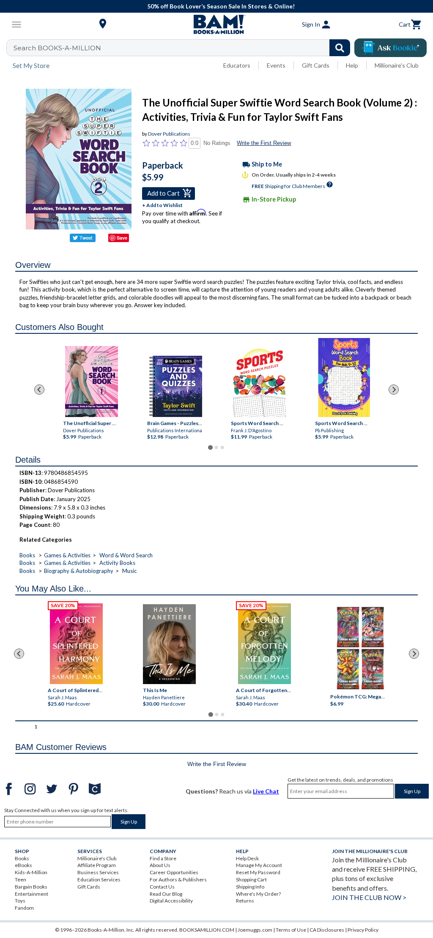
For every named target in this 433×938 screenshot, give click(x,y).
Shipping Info (250, 886)
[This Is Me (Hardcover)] (169, 644)
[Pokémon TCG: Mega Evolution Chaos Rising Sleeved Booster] (360, 648)
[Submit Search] (339, 47)
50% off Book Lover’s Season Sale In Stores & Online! (221, 6)
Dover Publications (169, 134)
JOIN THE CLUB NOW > (369, 897)
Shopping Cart (251, 879)
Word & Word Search (126, 555)
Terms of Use (291, 930)
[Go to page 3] (222, 447)
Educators (236, 65)
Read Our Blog (166, 894)
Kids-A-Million (31, 872)
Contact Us (162, 886)
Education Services (99, 879)
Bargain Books (31, 886)
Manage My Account (259, 865)
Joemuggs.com (255, 930)
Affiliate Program (96, 865)
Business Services (98, 872)
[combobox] (184, 48)
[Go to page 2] (216, 447)
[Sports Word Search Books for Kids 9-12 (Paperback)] (343, 377)
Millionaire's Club (397, 65)
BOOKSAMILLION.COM (206, 930)
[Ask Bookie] (390, 47)
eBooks (23, 865)
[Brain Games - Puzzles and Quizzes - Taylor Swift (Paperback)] (175, 386)
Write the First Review (264, 143)
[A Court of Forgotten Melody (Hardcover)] (264, 643)
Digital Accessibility (171, 900)
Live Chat (266, 791)
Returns (245, 900)
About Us (160, 865)
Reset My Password (258, 872)
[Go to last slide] (39, 389)
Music (129, 570)
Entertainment (31, 894)
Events (276, 65)
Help (352, 65)
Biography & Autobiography (78, 570)
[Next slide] (394, 389)
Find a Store (163, 858)
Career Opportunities (174, 872)
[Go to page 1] (210, 447)
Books (27, 555)
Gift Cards (315, 65)
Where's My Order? (258, 894)
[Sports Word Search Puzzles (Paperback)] (259, 382)
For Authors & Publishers (178, 879)
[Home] (216, 24)
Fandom (24, 908)
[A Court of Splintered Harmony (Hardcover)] (76, 643)
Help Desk (247, 858)
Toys (20, 900)
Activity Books (117, 562)
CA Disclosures (327, 930)
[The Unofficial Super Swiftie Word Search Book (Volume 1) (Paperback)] (91, 381)
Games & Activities (67, 555)
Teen (20, 879)
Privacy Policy (363, 930)
